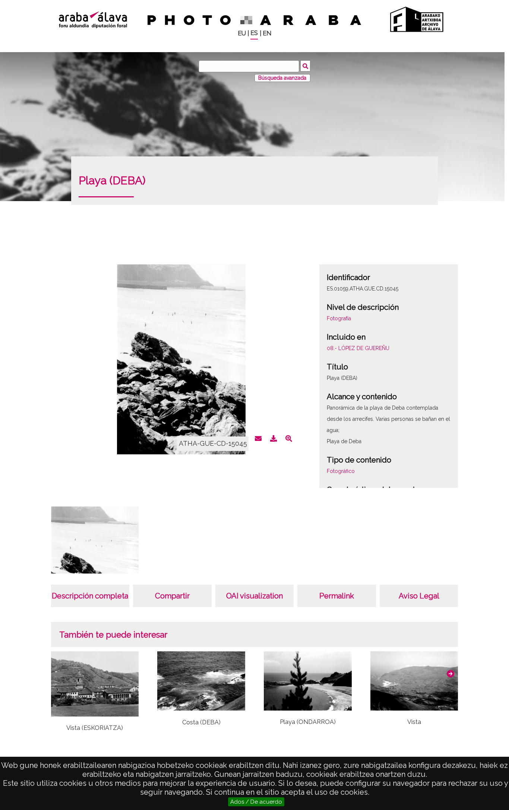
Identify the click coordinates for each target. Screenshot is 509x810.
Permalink (336, 595)
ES (254, 32)
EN (267, 33)
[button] (450, 673)
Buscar (305, 66)
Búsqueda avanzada (282, 78)
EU (242, 33)
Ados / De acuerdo (256, 801)
